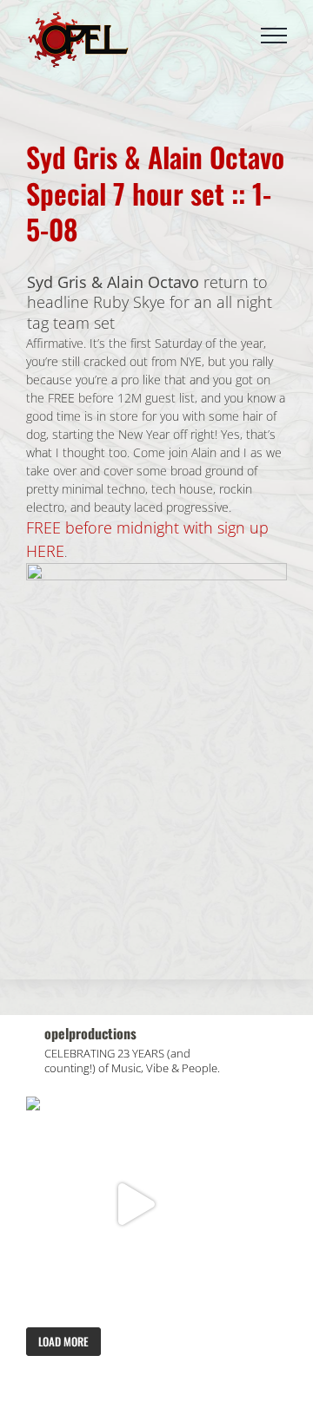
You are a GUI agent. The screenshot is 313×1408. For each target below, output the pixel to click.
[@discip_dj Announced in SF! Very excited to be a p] (134, 1205)
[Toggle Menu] (274, 35)
